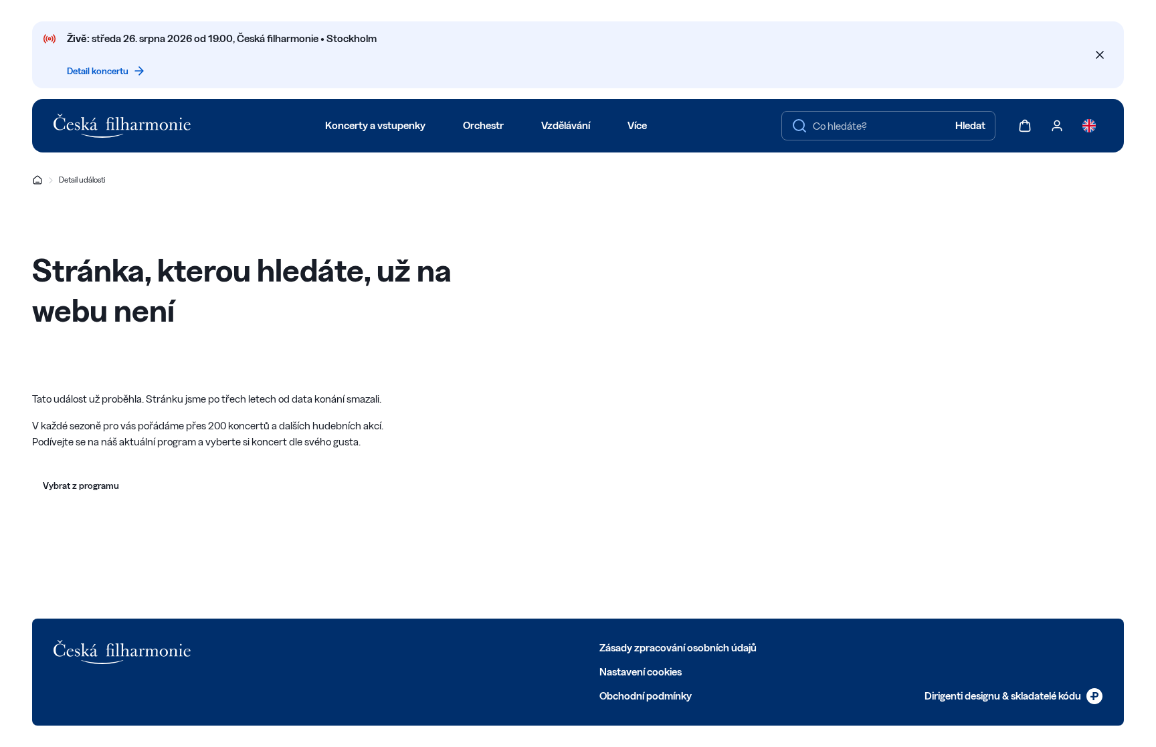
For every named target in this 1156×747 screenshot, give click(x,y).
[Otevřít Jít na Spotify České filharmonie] (382, 646)
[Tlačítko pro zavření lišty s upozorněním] (1099, 54)
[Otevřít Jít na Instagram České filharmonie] (323, 646)
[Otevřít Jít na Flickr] (412, 646)
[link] (1013, 696)
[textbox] (888, 125)
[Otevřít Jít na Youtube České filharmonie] (353, 646)
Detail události (82, 179)
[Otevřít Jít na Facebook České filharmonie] (265, 646)
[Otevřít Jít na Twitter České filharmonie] (294, 646)
